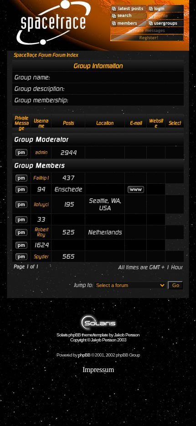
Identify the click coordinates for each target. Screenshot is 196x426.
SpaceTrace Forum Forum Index (46, 55)
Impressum (98, 369)
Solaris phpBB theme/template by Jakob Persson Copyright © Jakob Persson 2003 (98, 337)
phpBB (84, 354)
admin (41, 152)
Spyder (41, 256)
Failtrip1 (41, 178)
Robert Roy (41, 232)
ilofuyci (41, 204)
